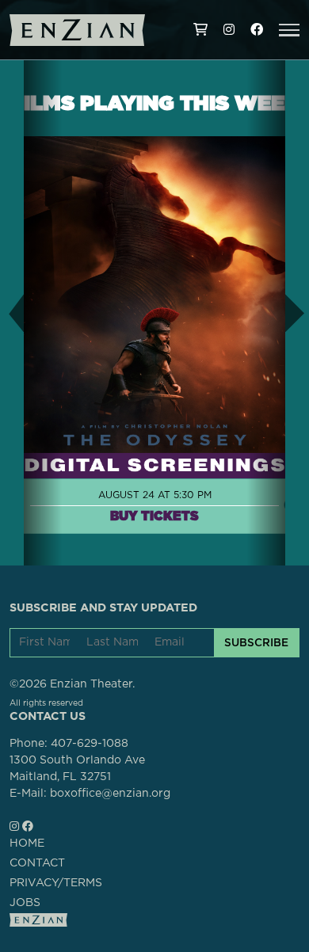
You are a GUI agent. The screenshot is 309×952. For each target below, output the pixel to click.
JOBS (25, 902)
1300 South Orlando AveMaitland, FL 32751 (77, 769)
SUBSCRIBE (256, 642)
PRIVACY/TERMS (56, 883)
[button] (289, 30)
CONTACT (37, 863)
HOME (27, 843)
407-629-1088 (89, 743)
